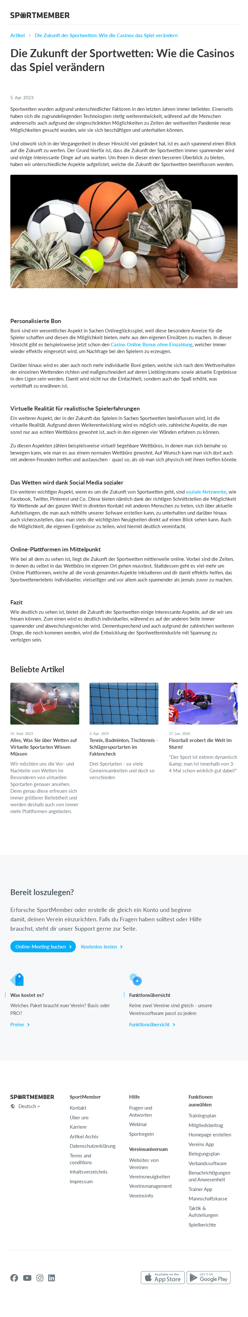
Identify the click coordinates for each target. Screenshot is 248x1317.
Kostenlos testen (99, 946)
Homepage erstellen (210, 1134)
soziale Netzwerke (206, 492)
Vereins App (201, 1144)
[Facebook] (14, 1278)
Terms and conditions (81, 1159)
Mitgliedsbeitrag (206, 1125)
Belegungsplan (204, 1153)
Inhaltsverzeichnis (89, 1172)
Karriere (78, 1127)
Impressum (81, 1181)
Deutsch (27, 1106)
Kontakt (78, 1108)
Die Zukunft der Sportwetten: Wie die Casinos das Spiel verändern (106, 35)
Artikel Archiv (84, 1136)
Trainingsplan (202, 1115)
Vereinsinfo (141, 1195)
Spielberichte (202, 1225)
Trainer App (200, 1189)
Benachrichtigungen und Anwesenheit (209, 1176)
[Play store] (209, 1278)
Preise (17, 1024)
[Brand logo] (40, 16)
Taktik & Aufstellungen (203, 1211)
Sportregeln (141, 1134)
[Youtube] (27, 1278)
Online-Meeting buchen (41, 946)
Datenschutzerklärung (93, 1146)
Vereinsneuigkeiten (149, 1176)
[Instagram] (39, 1278)
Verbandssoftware (208, 1163)
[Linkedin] (51, 1278)
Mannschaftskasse (208, 1198)
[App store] (163, 1278)
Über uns (79, 1117)
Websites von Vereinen (144, 1163)
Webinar (138, 1124)
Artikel (17, 35)
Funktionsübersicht (150, 1024)
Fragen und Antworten (140, 1111)
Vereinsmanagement (150, 1186)
